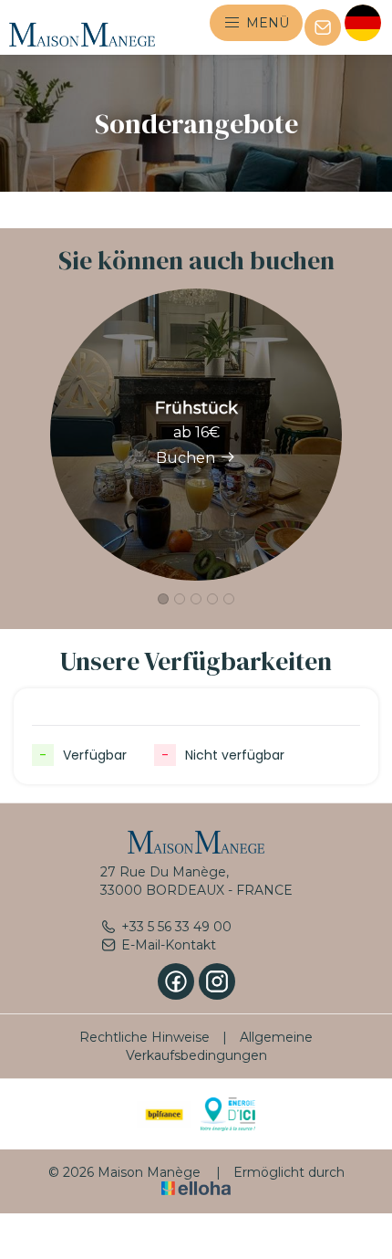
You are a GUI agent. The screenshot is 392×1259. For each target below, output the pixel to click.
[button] (163, 598)
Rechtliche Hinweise (144, 1037)
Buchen (185, 458)
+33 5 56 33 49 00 (176, 926)
